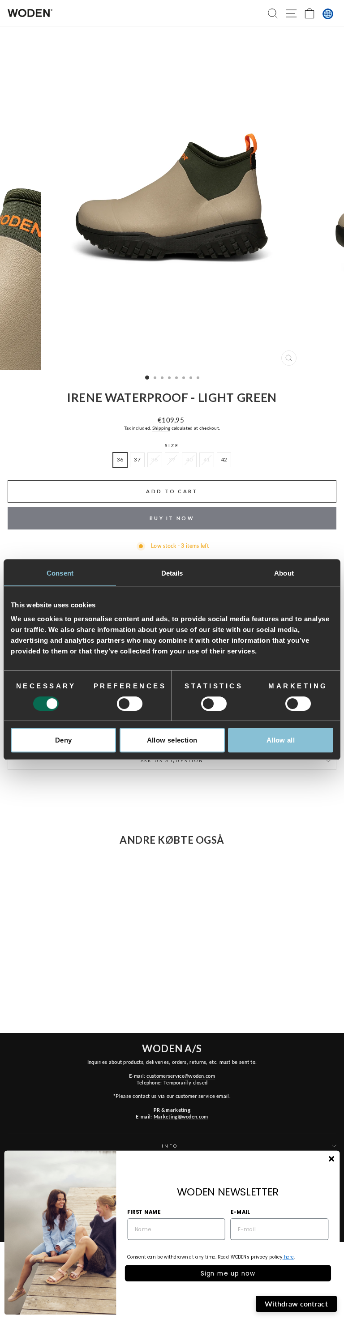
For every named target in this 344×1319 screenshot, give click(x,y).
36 (120, 459)
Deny (63, 740)
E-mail (240, 1211)
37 (137, 459)
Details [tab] (172, 573)
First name (143, 1211)
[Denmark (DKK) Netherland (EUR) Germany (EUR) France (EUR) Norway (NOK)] (327, 14)
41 (206, 459)
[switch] (129, 703)
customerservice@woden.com (180, 1076)
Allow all (281, 740)
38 (154, 459)
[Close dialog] (331, 1159)
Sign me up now (228, 1273)
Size (172, 445)
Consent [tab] (60, 573)
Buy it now (172, 518)
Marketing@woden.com (181, 1116)
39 (172, 459)
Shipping (161, 428)
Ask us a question (172, 760)
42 (224, 459)
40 (189, 459)
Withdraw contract (296, 1303)
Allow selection (172, 740)
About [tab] (284, 573)
